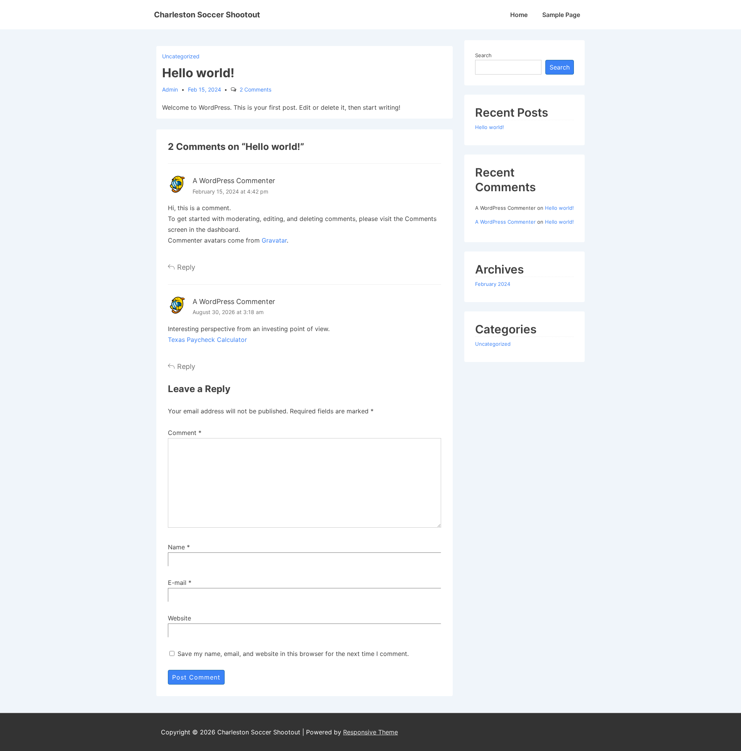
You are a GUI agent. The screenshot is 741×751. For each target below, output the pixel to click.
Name (176, 547)
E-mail (177, 582)
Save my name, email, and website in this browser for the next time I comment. (293, 654)
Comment (184, 433)
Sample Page (561, 15)
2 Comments (255, 89)
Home (519, 15)
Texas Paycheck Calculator (207, 339)
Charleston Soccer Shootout (207, 14)
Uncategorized (181, 56)
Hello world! (489, 127)
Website (179, 618)
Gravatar (274, 240)
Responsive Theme (370, 732)
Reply (186, 267)
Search (483, 55)
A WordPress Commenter (234, 181)
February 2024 (492, 284)
